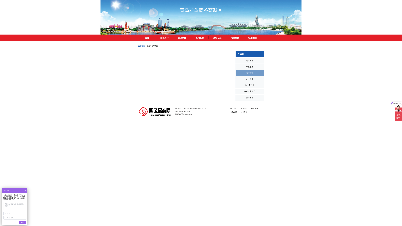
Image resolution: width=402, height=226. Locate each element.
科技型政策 (249, 85)
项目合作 (244, 108)
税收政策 (155, 46)
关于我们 (233, 108)
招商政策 (249, 61)
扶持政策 (249, 98)
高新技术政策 (249, 91)
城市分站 (244, 112)
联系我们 (254, 108)
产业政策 (249, 67)
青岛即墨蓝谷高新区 (201, 10)
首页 (148, 46)
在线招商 (233, 112)
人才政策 (249, 79)
